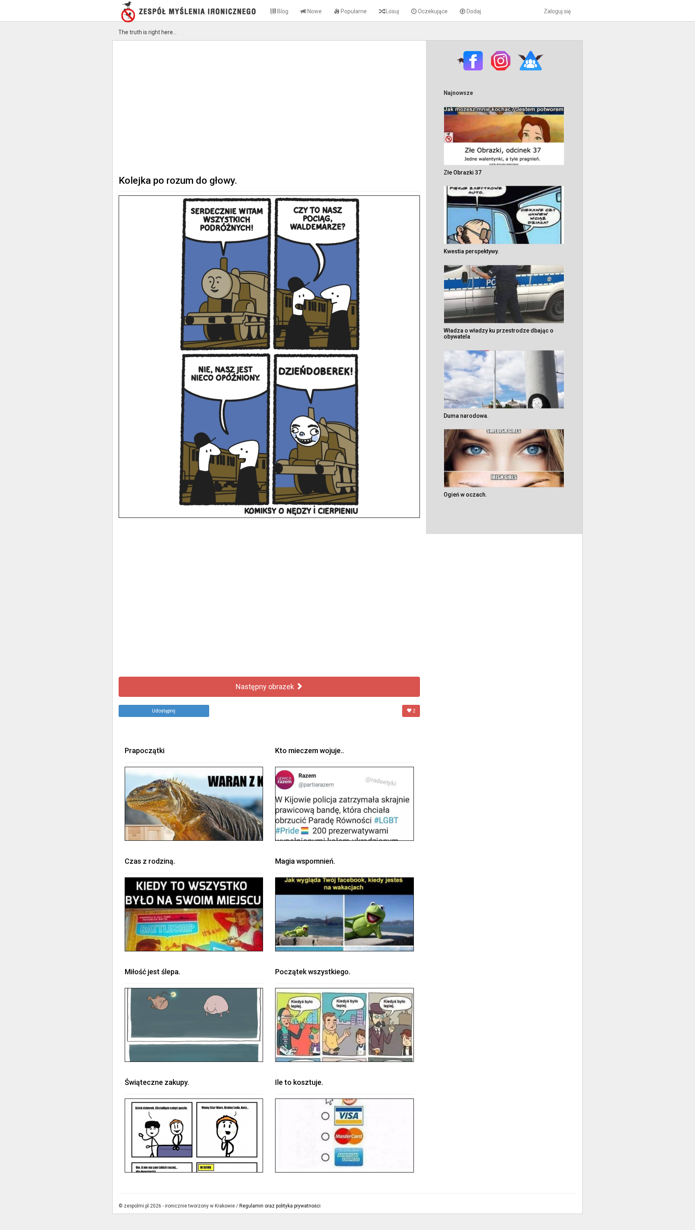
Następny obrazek (266, 686)
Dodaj (473, 11)
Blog (282, 11)
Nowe (314, 11)
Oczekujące (432, 11)
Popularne (353, 11)
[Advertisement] (269, 107)
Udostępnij (163, 711)
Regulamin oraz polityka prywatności (280, 1206)
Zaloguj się (557, 11)
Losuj (392, 11)
